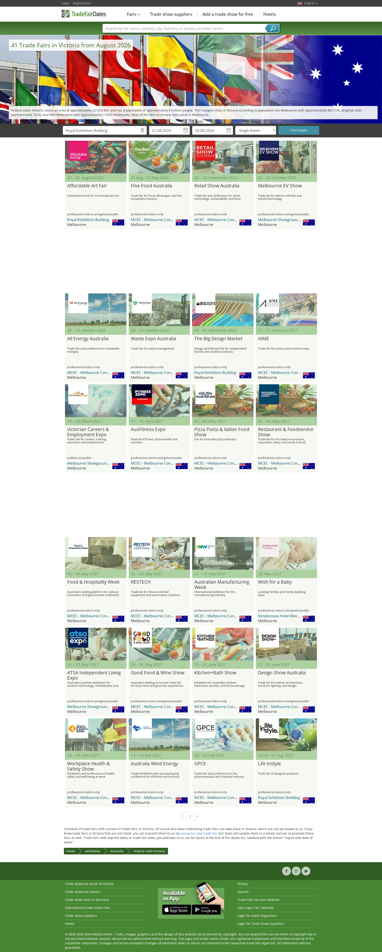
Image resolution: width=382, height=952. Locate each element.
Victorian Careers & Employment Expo (88, 432)
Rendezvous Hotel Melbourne (283, 615)
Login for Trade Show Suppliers (260, 923)
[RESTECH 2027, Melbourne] (159, 553)
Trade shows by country (82, 892)
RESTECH (141, 582)
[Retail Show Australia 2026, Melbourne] (223, 157)
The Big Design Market (218, 339)
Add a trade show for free (227, 14)
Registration (82, 3)
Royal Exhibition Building (88, 219)
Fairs (132, 14)
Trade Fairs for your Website (258, 900)
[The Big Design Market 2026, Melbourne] (223, 309)
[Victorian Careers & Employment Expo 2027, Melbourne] (95, 400)
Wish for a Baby (275, 582)
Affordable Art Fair (87, 186)
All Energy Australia (88, 339)
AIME (263, 339)
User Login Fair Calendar (255, 908)
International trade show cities (87, 908)
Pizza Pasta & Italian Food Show (221, 432)
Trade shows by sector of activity (89, 884)
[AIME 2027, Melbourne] (286, 309)
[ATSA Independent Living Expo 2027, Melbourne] (95, 644)
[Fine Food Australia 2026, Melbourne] (159, 157)
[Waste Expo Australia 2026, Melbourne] (159, 309)
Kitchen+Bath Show (215, 673)
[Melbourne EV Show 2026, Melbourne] (286, 157)
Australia (117, 851)
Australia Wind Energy (154, 764)
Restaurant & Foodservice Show (285, 432)
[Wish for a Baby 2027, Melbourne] (286, 553)
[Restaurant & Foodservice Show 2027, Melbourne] (286, 400)
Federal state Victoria (149, 851)
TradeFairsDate (84, 13)
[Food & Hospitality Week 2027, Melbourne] (95, 553)
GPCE (200, 764)
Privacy (242, 884)
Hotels (269, 14)
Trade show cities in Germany (87, 900)
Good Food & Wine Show (157, 673)
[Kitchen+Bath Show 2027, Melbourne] (223, 644)
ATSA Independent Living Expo (94, 675)
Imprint (242, 892)
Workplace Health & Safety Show (88, 766)
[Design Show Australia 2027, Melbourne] (286, 644)
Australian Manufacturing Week (221, 584)
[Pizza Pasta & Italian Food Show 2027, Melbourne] (223, 400)
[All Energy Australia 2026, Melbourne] (95, 309)
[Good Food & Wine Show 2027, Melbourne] (159, 644)
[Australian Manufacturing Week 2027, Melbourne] (223, 553)
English (310, 3)
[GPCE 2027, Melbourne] (223, 734)
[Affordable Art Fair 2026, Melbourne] (95, 157)
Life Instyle (269, 764)
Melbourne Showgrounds (279, 219)
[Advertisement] (191, 261)
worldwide (92, 851)
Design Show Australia (282, 673)
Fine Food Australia (151, 186)
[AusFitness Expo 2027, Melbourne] (159, 400)
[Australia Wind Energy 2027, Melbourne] (159, 734)
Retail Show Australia (216, 186)
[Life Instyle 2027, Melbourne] (286, 734)
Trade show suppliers (171, 14)
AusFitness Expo (148, 429)
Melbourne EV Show (280, 186)
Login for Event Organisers (257, 916)
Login (66, 3)
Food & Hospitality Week (93, 582)
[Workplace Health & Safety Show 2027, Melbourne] (95, 734)
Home (70, 851)
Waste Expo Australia (153, 339)
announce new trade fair (199, 833)
